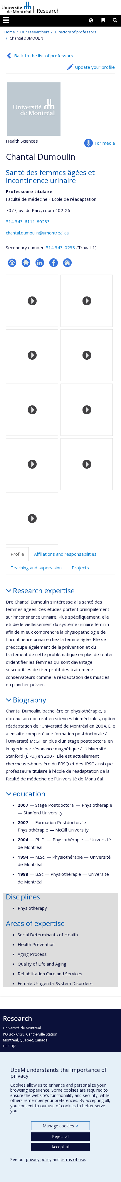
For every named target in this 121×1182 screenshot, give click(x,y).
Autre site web (67, 262)
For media (105, 143)
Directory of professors (75, 32)
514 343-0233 (61, 247)
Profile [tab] (17, 554)
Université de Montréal (16, 7)
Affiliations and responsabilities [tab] (65, 554)
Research (48, 10)
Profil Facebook (53, 262)
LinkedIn (39, 262)
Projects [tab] (80, 567)
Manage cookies (60, 1126)
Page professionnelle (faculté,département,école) (12, 262)
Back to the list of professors (43, 55)
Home (9, 32)
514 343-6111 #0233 (28, 221)
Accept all (60, 1147)
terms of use (73, 1159)
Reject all (60, 1136)
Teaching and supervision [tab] (36, 567)
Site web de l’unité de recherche (26, 262)
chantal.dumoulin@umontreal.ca (37, 233)
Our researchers (35, 32)
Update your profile (95, 67)
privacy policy (38, 1159)
